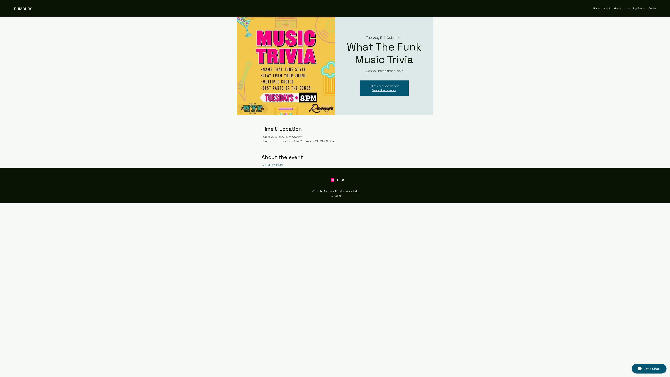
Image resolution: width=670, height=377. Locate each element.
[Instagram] (332, 180)
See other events (384, 90)
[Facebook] (337, 180)
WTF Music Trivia (272, 165)
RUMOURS (23, 8)
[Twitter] (343, 180)
